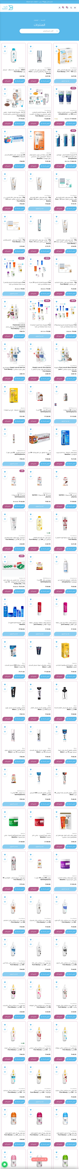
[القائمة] (75, 7)
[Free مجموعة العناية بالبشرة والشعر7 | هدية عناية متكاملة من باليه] (65, 310)
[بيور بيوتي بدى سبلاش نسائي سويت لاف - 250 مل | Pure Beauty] (13, 1033)
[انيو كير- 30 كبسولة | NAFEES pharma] (65, 480)
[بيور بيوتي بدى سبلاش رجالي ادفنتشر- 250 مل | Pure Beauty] (13, 905)
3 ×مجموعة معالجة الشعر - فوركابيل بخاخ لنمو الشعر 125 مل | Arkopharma (67, 156)
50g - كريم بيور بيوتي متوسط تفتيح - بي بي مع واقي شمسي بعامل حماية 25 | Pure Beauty (65, 241)
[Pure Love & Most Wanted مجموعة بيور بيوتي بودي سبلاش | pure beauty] (65, 353)
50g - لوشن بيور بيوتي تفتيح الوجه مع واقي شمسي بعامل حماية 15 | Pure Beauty (40, 241)
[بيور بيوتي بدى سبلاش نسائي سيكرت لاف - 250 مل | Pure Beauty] (65, 1076)
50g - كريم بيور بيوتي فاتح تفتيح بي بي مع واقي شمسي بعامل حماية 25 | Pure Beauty (14, 199)
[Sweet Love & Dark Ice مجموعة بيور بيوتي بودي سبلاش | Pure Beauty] (13, 353)
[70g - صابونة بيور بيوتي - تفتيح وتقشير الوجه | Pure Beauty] (13, 225)
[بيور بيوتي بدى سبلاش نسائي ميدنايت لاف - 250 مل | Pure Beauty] (13, 1076)
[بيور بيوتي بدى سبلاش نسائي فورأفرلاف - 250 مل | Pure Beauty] (39, 1076)
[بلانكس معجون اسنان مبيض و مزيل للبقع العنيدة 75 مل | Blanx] (13, 735)
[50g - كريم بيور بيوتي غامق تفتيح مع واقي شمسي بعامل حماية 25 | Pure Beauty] (39, 182)
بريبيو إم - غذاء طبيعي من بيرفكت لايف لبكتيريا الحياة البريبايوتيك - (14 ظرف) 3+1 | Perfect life (14, 581)
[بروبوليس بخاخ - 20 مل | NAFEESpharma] (39, 565)
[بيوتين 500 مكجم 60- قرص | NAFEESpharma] (39, 863)
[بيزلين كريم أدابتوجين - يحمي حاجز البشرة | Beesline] (39, 820)
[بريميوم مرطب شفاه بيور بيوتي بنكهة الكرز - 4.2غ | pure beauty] (65, 608)
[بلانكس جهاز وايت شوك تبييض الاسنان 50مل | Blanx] (39, 650)
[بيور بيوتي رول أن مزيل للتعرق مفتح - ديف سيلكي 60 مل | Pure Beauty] (13, 1118)
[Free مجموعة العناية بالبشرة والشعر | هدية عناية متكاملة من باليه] (13, 268)
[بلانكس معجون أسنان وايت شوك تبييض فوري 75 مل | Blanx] (65, 735)
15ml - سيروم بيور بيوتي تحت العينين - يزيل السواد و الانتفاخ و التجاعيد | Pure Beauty (40, 71)
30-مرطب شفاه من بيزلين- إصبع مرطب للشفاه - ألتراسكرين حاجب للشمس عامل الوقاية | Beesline (40, 156)
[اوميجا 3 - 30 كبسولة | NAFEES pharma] (39, 480)
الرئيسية (43, 20)
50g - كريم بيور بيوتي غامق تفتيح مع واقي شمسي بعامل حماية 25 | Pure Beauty (40, 199)
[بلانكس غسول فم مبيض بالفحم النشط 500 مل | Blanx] (65, 693)
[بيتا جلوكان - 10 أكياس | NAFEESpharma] (13, 778)
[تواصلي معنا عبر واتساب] (4, 1164)
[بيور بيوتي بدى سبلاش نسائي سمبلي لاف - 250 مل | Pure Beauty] (39, 1033)
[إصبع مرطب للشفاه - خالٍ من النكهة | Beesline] (13, 395)
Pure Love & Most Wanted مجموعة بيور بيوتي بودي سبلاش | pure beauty (65, 369)
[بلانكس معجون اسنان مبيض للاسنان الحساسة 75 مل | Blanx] (39, 735)
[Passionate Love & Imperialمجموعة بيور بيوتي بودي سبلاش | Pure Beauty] (13, 310)
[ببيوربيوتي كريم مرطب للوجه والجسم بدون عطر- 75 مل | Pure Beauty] (13, 523)
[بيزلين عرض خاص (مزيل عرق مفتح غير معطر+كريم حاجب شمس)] (65, 820)
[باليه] (7, 7)
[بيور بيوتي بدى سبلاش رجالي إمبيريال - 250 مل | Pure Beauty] (39, 905)
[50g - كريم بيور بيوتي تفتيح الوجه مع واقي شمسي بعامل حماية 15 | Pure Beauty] (65, 182)
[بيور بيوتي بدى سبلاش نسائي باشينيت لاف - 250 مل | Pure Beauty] (13, 991)
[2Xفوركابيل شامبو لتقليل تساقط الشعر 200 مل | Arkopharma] (65, 97)
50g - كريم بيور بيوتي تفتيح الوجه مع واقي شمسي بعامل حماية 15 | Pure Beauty (66, 199)
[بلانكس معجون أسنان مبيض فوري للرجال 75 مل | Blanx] (13, 693)
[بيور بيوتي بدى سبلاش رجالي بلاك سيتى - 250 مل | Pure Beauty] (39, 948)
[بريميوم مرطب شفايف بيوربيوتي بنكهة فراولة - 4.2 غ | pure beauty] (39, 608)
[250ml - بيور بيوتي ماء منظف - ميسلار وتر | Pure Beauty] (13, 55)
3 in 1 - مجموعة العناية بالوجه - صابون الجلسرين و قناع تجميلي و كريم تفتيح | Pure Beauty (14, 114)
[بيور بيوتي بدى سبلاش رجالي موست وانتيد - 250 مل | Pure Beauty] (65, 991)
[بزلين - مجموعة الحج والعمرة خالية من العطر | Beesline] (65, 650)
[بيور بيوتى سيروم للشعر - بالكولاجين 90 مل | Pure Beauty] (13, 863)
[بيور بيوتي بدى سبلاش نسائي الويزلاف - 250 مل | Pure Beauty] (39, 991)
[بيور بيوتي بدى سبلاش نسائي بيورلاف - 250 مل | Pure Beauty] (65, 1033)
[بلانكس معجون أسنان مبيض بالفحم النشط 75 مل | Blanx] (39, 693)
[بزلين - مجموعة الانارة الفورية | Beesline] (13, 608)
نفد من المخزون (65, 81)
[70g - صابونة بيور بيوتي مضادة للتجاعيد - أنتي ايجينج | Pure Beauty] (65, 268)
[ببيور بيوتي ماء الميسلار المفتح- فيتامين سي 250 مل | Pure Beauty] (39, 523)
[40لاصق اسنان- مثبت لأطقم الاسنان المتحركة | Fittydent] (13, 140)
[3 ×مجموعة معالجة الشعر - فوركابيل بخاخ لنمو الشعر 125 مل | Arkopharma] (65, 140)
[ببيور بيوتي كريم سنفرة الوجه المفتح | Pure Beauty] (65, 523)
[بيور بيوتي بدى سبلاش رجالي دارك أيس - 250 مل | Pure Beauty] (13, 948)
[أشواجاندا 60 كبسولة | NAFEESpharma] (65, 395)
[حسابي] (59, 7)
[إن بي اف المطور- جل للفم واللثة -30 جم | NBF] (39, 438)
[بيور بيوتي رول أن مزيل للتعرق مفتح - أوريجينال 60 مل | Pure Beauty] (65, 1118)
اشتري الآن (33, 81)
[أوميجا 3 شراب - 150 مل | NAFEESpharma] (39, 395)
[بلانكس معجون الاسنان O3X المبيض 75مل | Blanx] (39, 778)
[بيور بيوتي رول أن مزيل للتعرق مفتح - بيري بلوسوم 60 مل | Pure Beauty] (39, 1118)
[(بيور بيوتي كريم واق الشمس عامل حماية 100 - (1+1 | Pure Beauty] (65, 55)
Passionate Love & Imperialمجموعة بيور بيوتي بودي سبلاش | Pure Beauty (15, 326)
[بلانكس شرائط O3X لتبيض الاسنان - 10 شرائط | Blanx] (13, 650)
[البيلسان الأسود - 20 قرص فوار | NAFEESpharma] (13, 438)
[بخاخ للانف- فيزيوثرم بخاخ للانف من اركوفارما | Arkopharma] (65, 565)
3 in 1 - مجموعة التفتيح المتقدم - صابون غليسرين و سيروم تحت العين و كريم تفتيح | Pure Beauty (40, 114)
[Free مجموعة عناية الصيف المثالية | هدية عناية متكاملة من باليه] (39, 310)
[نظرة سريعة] (56, 51)
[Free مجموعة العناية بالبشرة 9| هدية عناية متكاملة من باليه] (39, 268)
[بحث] (71, 7)
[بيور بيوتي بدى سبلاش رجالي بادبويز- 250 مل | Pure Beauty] (65, 948)
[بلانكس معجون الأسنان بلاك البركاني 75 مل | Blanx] (65, 778)
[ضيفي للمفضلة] (56, 46)
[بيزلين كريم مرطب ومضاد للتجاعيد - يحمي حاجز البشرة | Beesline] (65, 863)
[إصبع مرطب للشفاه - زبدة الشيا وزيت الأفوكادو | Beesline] (65, 438)
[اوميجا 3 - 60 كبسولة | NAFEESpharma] (13, 480)
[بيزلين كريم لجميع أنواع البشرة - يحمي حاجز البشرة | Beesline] (13, 820)
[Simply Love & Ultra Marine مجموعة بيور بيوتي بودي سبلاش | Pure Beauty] (39, 353)
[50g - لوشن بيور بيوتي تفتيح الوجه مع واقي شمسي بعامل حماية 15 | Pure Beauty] (39, 225)
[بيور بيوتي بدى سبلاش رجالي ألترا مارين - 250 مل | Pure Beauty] (65, 905)
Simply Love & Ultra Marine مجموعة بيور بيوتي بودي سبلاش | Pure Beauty (41, 369)
